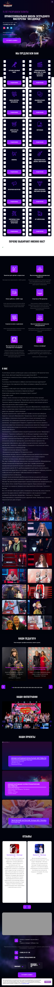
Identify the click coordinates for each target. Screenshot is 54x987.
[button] (12, 40)
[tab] (12, 687)
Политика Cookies (25, 983)
